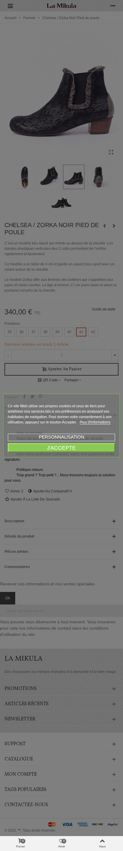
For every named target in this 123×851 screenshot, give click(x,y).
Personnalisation (61, 437)
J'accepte (61, 448)
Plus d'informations (95, 422)
